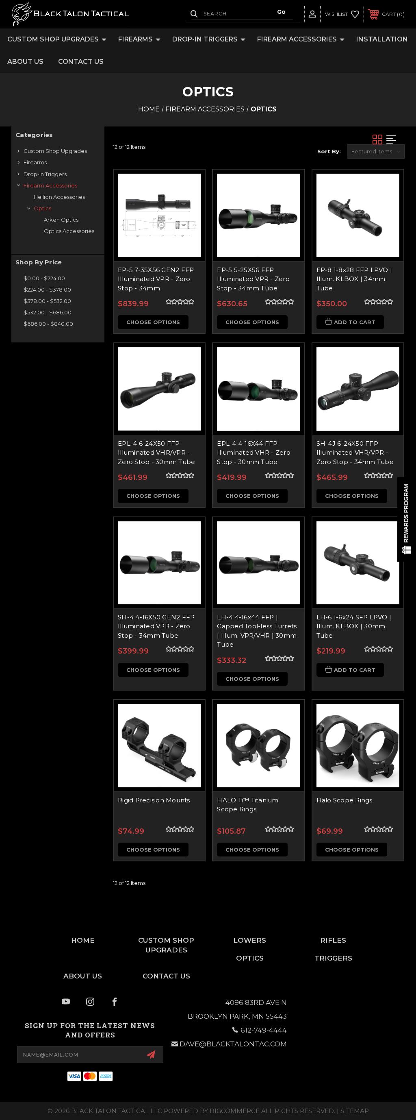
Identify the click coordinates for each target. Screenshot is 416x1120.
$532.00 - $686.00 (48, 312)
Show (406, 519)
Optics (42, 208)
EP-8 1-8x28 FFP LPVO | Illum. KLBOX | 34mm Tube (354, 279)
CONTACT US (81, 61)
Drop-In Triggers (205, 39)
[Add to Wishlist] (188, 205)
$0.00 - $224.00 (44, 278)
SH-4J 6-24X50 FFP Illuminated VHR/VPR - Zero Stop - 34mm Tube (355, 453)
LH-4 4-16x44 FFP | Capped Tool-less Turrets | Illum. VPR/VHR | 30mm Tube (257, 631)
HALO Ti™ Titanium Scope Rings (247, 804)
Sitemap (354, 1111)
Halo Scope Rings (344, 800)
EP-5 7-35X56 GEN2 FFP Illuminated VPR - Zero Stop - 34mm (156, 279)
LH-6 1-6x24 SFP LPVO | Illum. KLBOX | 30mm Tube (354, 626)
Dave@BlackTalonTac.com (233, 1044)
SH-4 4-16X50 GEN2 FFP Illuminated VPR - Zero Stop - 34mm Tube (156, 626)
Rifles (333, 940)
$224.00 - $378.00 (47, 289)
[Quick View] (188, 185)
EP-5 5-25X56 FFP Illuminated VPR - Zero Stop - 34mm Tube (253, 279)
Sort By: (329, 151)
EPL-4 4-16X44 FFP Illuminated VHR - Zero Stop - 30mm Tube (253, 453)
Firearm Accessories (297, 39)
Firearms (135, 39)
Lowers (249, 940)
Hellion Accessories (59, 197)
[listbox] (376, 151)
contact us (166, 976)
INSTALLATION (382, 39)
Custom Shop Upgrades (53, 39)
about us (82, 976)
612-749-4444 (263, 1030)
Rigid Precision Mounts (154, 800)
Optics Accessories (69, 231)
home (83, 940)
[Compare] (188, 224)
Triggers (333, 958)
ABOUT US (25, 61)
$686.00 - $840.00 (48, 323)
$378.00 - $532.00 (47, 301)
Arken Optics (61, 219)
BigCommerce (235, 1111)
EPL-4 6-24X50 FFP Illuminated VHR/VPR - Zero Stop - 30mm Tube (156, 453)
